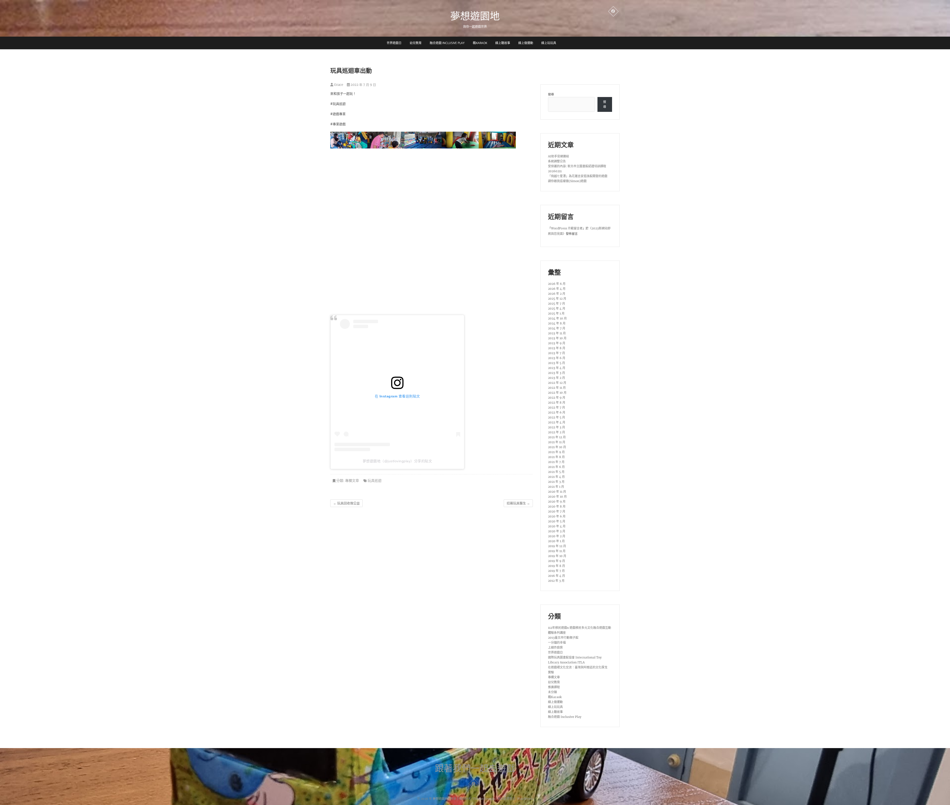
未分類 (552, 692)
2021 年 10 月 (557, 447)
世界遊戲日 (394, 43)
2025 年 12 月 (557, 298)
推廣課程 (554, 687)
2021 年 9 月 (556, 452)
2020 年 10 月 (557, 496)
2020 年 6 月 (557, 516)
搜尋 (551, 94)
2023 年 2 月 (556, 378)
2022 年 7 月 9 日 (363, 85)
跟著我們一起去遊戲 (475, 768)
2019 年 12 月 (557, 546)
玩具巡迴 (374, 480)
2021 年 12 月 (557, 437)
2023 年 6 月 (556, 358)
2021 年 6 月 (556, 467)
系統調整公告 (557, 161)
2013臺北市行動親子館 (563, 637)
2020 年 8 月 (557, 506)
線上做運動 (525, 43)
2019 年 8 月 (556, 566)
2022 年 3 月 (556, 427)
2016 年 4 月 (556, 576)
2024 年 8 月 (557, 323)
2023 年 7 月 (556, 353)
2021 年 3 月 (556, 482)
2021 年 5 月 (556, 472)
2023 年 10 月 (557, 338)
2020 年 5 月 (556, 521)
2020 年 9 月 (557, 501)
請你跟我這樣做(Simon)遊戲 (567, 181)
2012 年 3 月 (556, 581)
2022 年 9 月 (556, 397)
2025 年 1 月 (556, 313)
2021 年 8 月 (556, 457)
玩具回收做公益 (346, 503)
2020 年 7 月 (556, 511)
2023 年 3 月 (556, 373)
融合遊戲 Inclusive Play (447, 43)
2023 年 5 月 (556, 363)
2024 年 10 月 (557, 318)
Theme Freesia (484, 799)
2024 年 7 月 (556, 328)
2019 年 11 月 (557, 551)
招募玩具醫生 (518, 503)
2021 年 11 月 (556, 442)
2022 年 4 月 (556, 422)
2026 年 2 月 (556, 293)
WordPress (525, 799)
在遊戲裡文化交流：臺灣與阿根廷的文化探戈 (577, 667)
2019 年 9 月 (556, 561)
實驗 (551, 672)
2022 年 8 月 (556, 402)
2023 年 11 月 (557, 333)
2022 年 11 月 (557, 388)
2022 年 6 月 (556, 412)
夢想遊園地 (475, 16)
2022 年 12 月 (557, 383)
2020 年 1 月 (556, 541)
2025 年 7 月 (556, 303)
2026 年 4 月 (557, 289)
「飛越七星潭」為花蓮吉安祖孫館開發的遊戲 (577, 176)
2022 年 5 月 (556, 417)
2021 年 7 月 (556, 462)
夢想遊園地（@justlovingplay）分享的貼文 (397, 461)
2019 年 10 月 (557, 556)
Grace (338, 85)
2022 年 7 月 (556, 407)
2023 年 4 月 (556, 368)
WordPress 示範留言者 (567, 228)
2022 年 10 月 (557, 392)
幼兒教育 (416, 43)
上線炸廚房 (555, 647)
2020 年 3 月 (556, 531)
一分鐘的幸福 (557, 642)
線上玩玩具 (548, 43)
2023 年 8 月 (556, 348)
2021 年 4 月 (556, 477)
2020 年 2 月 (556, 536)
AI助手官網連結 (558, 156)
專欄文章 (352, 480)
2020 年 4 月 (557, 526)
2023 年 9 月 (556, 343)
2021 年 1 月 (556, 486)
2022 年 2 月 (556, 432)
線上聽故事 (502, 43)
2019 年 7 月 (556, 571)
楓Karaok (480, 43)
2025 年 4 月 (556, 308)
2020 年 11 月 (557, 491)
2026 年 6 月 (557, 284)
